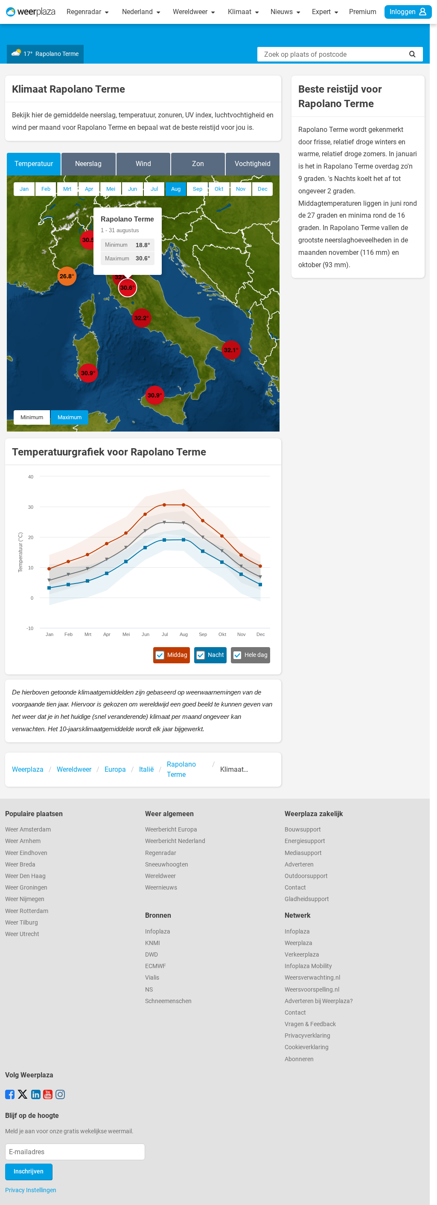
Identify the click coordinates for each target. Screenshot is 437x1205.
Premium (362, 12)
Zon (198, 164)
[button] (76, 285)
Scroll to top (423, 1191)
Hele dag (256, 655)
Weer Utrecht (22, 934)
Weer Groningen (26, 887)
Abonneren (299, 1059)
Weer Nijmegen (24, 899)
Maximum (70, 417)
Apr (89, 189)
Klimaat (240, 12)
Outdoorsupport (306, 876)
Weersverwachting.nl (312, 977)
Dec (263, 189)
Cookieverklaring (307, 1047)
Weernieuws (161, 887)
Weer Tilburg (21, 922)
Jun (132, 189)
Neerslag (88, 164)
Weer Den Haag (25, 876)
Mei (110, 189)
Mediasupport (303, 853)
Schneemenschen (168, 1001)
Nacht (216, 655)
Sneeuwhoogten (166, 864)
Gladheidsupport (307, 899)
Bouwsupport (303, 829)
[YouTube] (47, 1095)
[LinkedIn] (36, 1095)
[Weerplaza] (30, 12)
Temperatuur (34, 164)
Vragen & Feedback (310, 1024)
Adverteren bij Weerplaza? (319, 1001)
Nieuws (282, 12)
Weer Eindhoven (26, 853)
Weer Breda (20, 864)
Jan (24, 189)
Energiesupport (305, 841)
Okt (219, 189)
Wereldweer (191, 12)
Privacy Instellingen (30, 1190)
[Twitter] (22, 1095)
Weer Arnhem (23, 841)
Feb (45, 189)
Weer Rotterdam (26, 911)
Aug (176, 189)
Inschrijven (29, 1171)
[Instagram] (60, 1095)
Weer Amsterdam (28, 829)
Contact (295, 887)
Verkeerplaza (302, 954)
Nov (240, 189)
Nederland (138, 12)
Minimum (31, 417)
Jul (154, 189)
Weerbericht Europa (171, 829)
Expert (322, 12)
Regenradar (85, 12)
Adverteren (299, 864)
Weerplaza (298, 943)
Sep (197, 189)
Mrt (67, 189)
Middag (177, 655)
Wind (143, 164)
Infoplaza (157, 931)
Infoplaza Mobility (308, 966)
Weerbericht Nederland (175, 841)
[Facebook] (10, 1095)
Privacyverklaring (307, 1035)
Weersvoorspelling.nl (312, 989)
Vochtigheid (253, 164)
